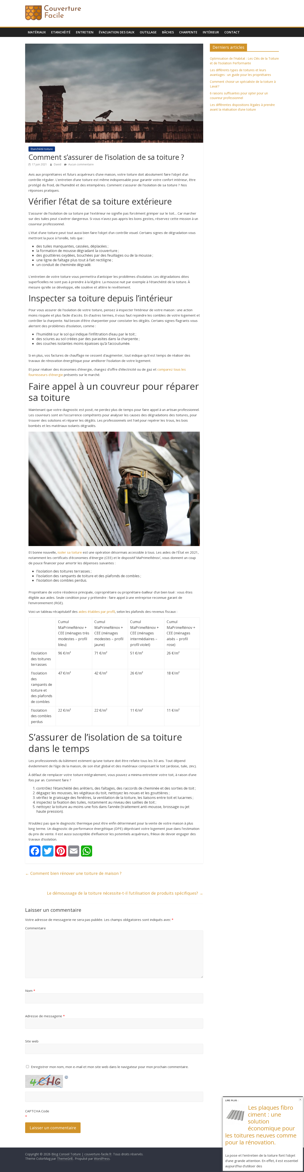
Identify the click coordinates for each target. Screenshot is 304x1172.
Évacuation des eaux (116, 32)
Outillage (148, 32)
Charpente (188, 32)
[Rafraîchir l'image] (66, 1076)
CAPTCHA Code (37, 1111)
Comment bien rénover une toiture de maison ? (73, 873)
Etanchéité (61, 32)
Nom (30, 990)
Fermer (300, 1099)
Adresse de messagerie (45, 1016)
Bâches (168, 32)
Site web (32, 1041)
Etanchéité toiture (42, 149)
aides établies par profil (97, 611)
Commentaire (35, 928)
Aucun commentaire (81, 164)
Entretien (84, 32)
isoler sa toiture (70, 552)
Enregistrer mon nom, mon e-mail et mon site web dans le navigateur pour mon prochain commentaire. (109, 1066)
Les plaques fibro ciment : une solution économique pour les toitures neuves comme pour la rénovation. (260, 1124)
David (58, 164)
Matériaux (37, 32)
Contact (232, 32)
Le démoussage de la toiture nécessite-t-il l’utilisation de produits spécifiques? (125, 893)
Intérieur (211, 32)
